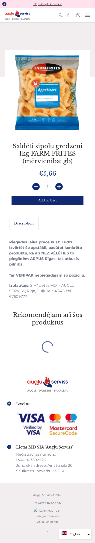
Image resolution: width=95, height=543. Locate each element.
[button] (4, 4)
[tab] (24, 223)
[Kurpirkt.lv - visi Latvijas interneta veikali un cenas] (47, 524)
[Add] (59, 186)
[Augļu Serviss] (17, 15)
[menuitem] (60, 15)
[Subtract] (36, 186)
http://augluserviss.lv (47, 4)
